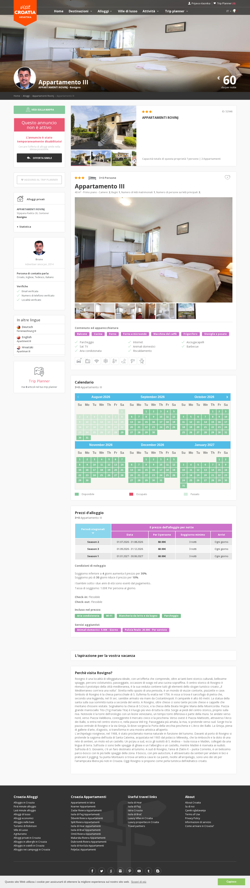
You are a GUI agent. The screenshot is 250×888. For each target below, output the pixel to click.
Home (58, 11)
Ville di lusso (127, 11)
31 (87, 437)
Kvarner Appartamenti (83, 806)
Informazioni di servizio (198, 822)
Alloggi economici (23, 818)
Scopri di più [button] (138, 881)
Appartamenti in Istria (83, 802)
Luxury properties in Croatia (143, 822)
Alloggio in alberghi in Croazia (30, 841)
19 (173, 422)
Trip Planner (226, 3)
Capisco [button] (231, 881)
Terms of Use (192, 814)
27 (131, 432)
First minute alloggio (25, 806)
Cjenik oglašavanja (195, 810)
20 (131, 427)
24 (161, 427)
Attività (149, 11)
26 (173, 427)
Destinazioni (79, 11)
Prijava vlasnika (201, 3)
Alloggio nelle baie (24, 822)
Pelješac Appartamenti (83, 849)
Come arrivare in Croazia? (199, 826)
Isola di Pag (134, 806)
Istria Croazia (135, 810)
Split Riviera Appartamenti (85, 822)
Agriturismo (20, 834)
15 (146, 422)
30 (80, 437)
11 (167, 416)
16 (153, 422)
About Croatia (193, 802)
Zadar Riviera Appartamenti (86, 810)
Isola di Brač (135, 814)
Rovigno (75, 87)
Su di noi (190, 806)
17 (161, 422)
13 (131, 422)
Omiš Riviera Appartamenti (86, 834)
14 (139, 422)
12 (173, 416)
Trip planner (175, 11)
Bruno (39, 259)
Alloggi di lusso (22, 814)
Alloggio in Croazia (24, 802)
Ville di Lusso (21, 830)
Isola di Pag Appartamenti (85, 814)
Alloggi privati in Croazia (27, 837)
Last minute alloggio (25, 810)
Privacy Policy (192, 818)
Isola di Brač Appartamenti (86, 830)
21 (139, 427)
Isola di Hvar (135, 802)
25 (167, 427)
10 (161, 416)
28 (139, 432)
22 (146, 427)
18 (167, 422)
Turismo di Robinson (25, 826)
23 (153, 427)
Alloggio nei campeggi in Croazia (32, 849)
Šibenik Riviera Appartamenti (87, 818)
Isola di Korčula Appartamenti (87, 845)
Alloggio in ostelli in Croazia (29, 845)
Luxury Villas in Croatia (140, 818)
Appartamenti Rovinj (43, 95)
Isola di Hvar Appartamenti (86, 826)
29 (122, 432)
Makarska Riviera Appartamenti (88, 837)
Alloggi (103, 11)
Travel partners (136, 826)
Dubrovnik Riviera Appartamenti (88, 841)
